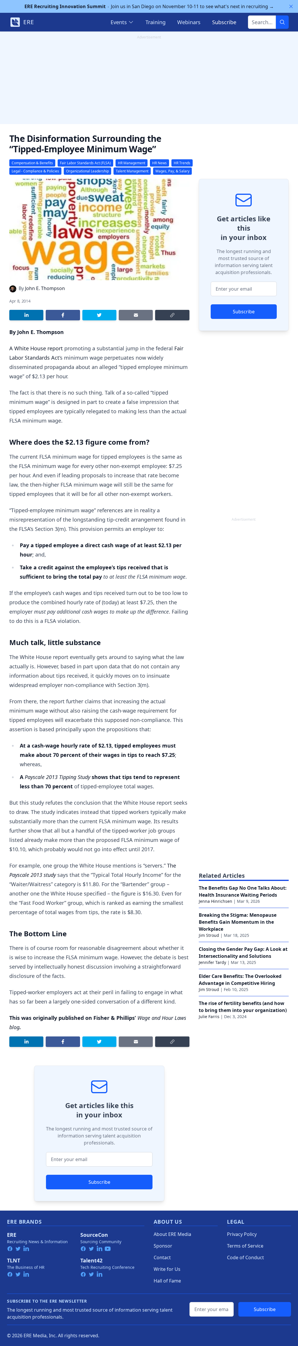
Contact (162, 1257)
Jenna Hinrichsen (215, 901)
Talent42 (91, 1260)
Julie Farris (209, 1016)
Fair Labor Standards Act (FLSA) (85, 162)
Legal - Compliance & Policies (35, 171)
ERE (11, 1234)
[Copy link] (172, 315)
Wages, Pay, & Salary (172, 171)
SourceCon (94, 1234)
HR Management (131, 162)
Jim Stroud (209, 935)
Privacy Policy (242, 1234)
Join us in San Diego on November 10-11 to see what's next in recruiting (149, 6)
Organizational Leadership (87, 171)
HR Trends (182, 162)
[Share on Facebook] (63, 315)
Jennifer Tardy (212, 962)
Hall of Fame (167, 1281)
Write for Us (167, 1269)
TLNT (13, 1260)
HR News (159, 162)
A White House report (36, 348)
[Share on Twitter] (99, 315)
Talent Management (132, 171)
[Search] (282, 22)
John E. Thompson (45, 288)
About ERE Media (172, 1234)
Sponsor (163, 1246)
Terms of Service (245, 1246)
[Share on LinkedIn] (26, 315)
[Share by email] (136, 315)
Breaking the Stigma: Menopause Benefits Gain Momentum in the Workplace (237, 922)
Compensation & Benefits (32, 162)
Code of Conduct (245, 1257)
